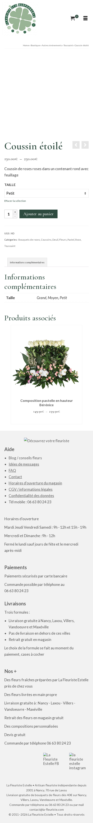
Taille (10, 185)
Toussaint (9, 245)
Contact (15, 476)
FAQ (12, 470)
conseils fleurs (30, 458)
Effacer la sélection (15, 200)
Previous (14, 375)
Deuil (55, 239)
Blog (12, 458)
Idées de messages (24, 464)
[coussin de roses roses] (46, 95)
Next (78, 375)
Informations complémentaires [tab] (27, 262)
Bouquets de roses (29, 239)
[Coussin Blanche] (85, 145)
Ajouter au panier (38, 214)
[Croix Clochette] (76, 145)
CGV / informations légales (31, 489)
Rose (78, 239)
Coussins (46, 239)
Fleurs (63, 239)
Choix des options (46, 420)
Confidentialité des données (31, 495)
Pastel (70, 239)
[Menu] (85, 18)
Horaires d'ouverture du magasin (35, 483)
